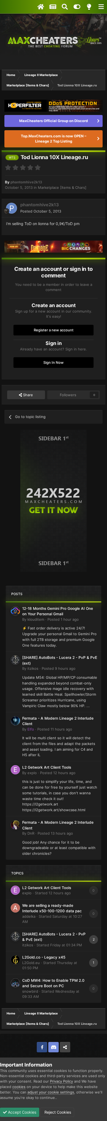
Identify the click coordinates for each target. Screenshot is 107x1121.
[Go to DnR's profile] (15, 824)
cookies (19, 1086)
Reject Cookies (57, 1112)
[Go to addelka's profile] (15, 908)
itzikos (32, 668)
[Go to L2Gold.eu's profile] (15, 959)
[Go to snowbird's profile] (15, 982)
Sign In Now (53, 362)
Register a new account (54, 330)
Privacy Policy (61, 1081)
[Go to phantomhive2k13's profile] (11, 208)
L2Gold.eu (31, 963)
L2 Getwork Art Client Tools (46, 767)
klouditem (35, 619)
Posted (40, 211)
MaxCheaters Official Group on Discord (53, 121)
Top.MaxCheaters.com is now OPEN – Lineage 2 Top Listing (53, 139)
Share (27, 395)
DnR (30, 833)
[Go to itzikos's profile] (15, 660)
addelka (28, 916)
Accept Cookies (21, 1112)
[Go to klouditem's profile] (15, 611)
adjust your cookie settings (50, 1092)
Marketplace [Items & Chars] (62, 187)
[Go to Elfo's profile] (15, 720)
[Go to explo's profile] (15, 769)
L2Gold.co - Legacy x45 (43, 957)
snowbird (30, 991)
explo (32, 773)
